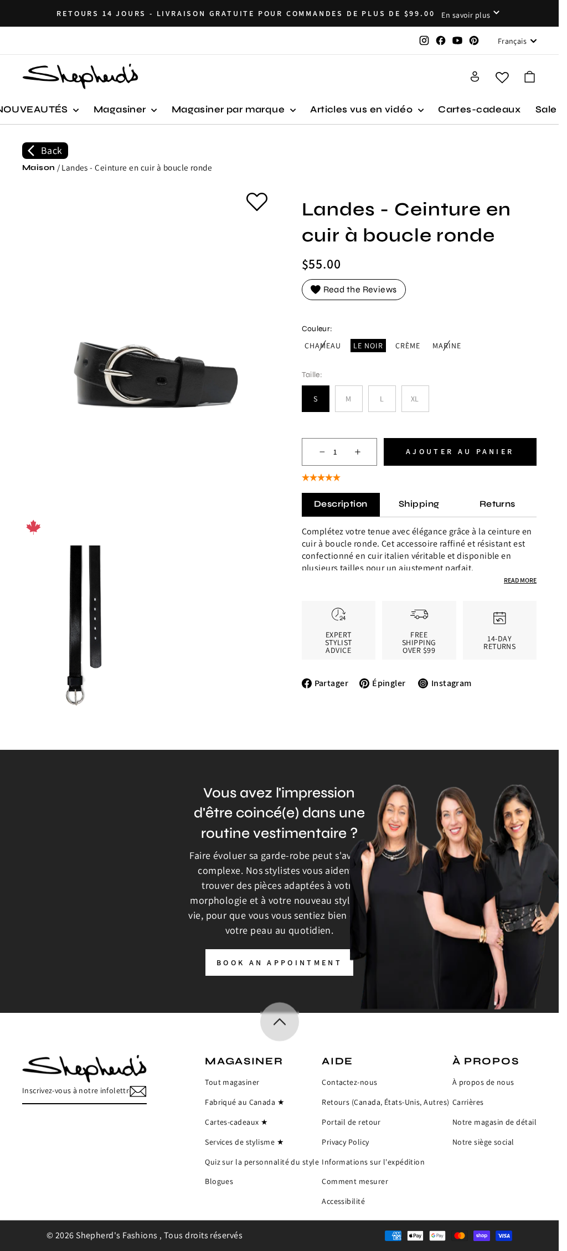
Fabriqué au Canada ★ (245, 1102)
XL (415, 399)
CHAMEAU (324, 346)
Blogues (219, 1181)
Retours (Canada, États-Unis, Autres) (385, 1102)
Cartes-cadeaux (479, 109)
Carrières (468, 1102)
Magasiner (121, 109)
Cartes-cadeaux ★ (236, 1122)
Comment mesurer (355, 1181)
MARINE (448, 346)
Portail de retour (351, 1122)
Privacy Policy (345, 1142)
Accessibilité (343, 1201)
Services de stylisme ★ (244, 1142)
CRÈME (407, 346)
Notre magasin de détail (494, 1122)
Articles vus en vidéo (362, 109)
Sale (546, 109)
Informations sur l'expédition (373, 1162)
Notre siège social (483, 1142)
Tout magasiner (232, 1082)
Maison (38, 167)
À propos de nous (483, 1082)
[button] (530, 77)
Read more (520, 580)
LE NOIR (368, 346)
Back (52, 150)
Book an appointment (279, 962)
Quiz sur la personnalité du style (262, 1162)
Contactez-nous (349, 1082)
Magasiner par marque (229, 109)
